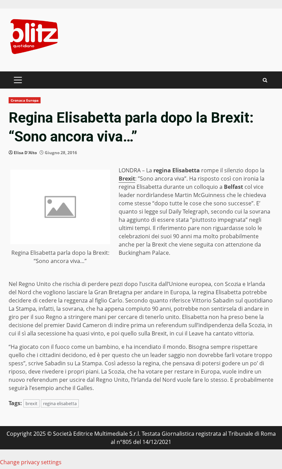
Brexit (127, 178)
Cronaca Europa (25, 100)
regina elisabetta (60, 403)
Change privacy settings (31, 462)
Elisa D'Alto (25, 153)
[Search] (265, 80)
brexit (31, 403)
